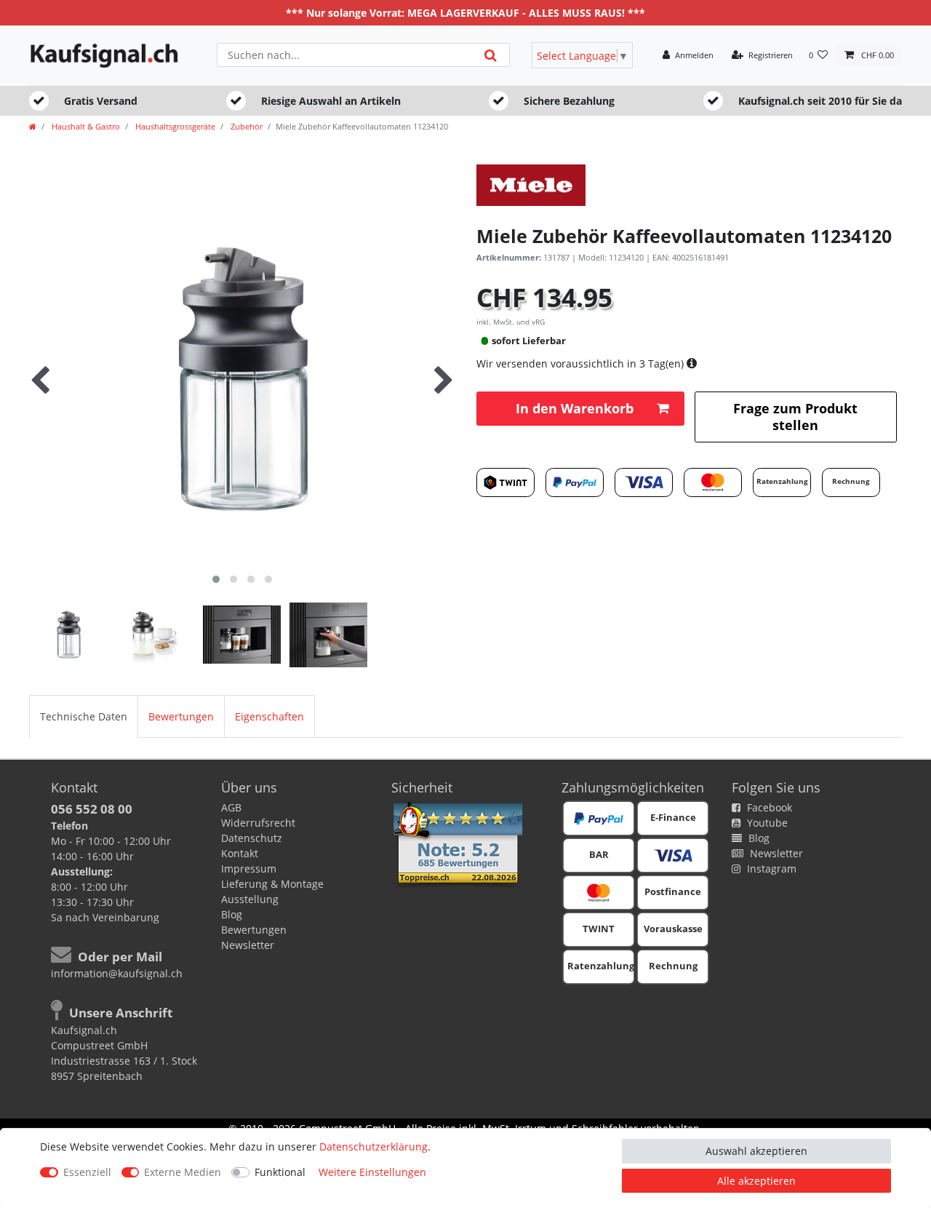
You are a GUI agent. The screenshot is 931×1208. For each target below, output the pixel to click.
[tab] (83, 716)
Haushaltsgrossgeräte (174, 126)
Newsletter (247, 945)
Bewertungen (181, 716)
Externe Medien (182, 1172)
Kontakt (239, 853)
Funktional (280, 1172)
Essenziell (87, 1172)
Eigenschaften (269, 716)
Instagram (770, 868)
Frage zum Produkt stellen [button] (795, 417)
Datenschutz (251, 838)
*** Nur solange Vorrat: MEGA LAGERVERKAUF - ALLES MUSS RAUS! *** (465, 13)
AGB (231, 807)
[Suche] (490, 55)
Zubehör (245, 126)
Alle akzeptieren (756, 1181)
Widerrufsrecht (258, 823)
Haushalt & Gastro (84, 126)
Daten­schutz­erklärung (373, 1146)
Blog (231, 914)
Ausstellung (250, 899)
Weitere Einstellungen (372, 1172)
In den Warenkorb (575, 408)
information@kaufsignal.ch (117, 973)
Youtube (766, 823)
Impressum (248, 868)
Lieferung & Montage (272, 884)
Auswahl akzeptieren (756, 1151)
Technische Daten (83, 716)
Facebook (768, 807)
